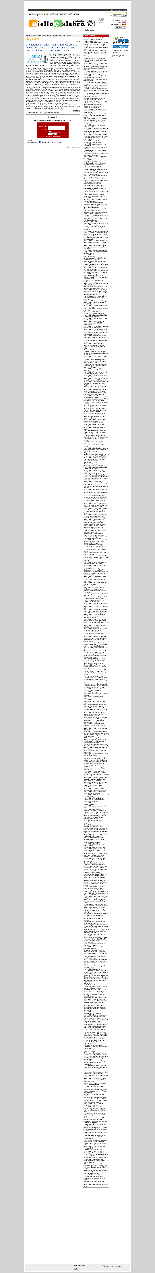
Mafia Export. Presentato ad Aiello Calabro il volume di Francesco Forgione (96, 878)
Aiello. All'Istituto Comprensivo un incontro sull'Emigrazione (94, 601)
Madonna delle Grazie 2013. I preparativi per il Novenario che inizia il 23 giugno (96, 271)
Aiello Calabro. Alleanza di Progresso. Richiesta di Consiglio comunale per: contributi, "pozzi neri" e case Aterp (95, 516)
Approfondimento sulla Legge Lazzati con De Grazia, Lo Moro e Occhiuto (95, 998)
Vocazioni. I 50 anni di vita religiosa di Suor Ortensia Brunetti (95, 219)
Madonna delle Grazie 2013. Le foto (95, 261)
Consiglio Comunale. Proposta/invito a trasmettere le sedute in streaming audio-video (96, 90)
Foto (51, 14)
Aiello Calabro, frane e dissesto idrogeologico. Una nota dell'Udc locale (95, 1152)
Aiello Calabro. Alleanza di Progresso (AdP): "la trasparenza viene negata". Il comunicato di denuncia (95, 459)
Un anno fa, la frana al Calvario (93, 1175)
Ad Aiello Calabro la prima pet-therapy (95, 301)
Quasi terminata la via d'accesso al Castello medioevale (94, 957)
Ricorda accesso (55, 132)
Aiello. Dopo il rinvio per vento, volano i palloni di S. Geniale (96, 284)
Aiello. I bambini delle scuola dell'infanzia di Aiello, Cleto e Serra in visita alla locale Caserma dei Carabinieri (96, 810)
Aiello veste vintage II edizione (93, 663)
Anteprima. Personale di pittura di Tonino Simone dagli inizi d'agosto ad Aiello (96, 455)
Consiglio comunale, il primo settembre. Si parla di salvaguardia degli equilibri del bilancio (96, 47)
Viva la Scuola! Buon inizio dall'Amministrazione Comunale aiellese (96, 222)
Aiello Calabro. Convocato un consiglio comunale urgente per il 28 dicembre (95, 379)
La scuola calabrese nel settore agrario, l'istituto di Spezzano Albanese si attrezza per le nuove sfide (96, 72)
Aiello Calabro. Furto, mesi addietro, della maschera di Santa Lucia (95, 562)
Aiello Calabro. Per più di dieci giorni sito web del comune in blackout (96, 327)
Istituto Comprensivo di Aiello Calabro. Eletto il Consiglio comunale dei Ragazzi (96, 890)
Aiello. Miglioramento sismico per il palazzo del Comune (94, 417)
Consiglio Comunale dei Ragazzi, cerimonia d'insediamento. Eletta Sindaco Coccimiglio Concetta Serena (95, 826)
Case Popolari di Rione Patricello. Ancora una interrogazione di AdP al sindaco (94, 1178)
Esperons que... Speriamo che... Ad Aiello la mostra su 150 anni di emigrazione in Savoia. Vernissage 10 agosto (95, 672)
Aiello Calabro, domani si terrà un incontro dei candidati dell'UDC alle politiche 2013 (94, 323)
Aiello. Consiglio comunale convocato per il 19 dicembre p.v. (95, 176)
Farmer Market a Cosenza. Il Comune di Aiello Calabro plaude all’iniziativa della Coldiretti (96, 1129)
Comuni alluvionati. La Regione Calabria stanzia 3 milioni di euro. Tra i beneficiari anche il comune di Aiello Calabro (96, 644)
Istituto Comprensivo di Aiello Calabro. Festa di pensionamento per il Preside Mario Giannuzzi (95, 1091)
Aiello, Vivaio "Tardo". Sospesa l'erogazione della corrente (93, 1104)
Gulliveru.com (116, 55)
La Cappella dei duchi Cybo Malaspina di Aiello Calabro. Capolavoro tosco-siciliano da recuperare (96, 95)
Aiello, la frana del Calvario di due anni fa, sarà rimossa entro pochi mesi (95, 874)
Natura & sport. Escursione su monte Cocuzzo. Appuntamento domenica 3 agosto (95, 115)
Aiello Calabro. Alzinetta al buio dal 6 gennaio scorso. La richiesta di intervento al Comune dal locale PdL (96, 566)
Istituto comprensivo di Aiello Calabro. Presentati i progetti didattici (95, 1101)
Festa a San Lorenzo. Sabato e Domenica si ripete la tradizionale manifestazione (94, 424)
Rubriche (62, 14)
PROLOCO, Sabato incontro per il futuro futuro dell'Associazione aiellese (96, 287)
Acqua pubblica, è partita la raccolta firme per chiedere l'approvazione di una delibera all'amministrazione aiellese (96, 905)
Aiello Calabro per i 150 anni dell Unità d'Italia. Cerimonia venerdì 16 (95, 835)
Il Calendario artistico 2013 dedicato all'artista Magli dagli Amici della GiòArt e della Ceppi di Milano (96, 365)
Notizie (40, 14)
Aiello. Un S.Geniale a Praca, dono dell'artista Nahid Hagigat (94, 420)
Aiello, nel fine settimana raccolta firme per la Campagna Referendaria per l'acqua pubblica (96, 1057)
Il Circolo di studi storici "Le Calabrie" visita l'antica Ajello (95, 1050)
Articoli (46, 14)
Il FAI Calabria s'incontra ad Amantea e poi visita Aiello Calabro (96, 1155)
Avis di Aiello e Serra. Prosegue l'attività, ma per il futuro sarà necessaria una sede (96, 546)
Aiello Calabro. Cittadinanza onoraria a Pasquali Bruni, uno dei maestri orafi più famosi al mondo (96, 251)
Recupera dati (56, 136)
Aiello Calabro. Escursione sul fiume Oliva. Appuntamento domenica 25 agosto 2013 (95, 247)
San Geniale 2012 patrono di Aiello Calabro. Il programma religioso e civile (95, 496)
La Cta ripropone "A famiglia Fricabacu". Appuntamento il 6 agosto (96, 258)
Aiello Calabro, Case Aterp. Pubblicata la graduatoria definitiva (96, 583)
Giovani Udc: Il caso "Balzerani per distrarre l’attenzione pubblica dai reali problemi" (95, 910)
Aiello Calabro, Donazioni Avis (93, 969)
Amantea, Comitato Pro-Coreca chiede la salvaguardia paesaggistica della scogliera (95, 68)
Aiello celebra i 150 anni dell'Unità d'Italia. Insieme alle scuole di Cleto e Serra (95, 821)
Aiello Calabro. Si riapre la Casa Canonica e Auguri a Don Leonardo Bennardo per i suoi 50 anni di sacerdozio (94, 227)
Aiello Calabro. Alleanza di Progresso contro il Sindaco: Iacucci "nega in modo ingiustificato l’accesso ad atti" (96, 505)
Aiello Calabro (41, 35)
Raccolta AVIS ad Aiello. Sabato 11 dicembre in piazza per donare (94, 887)
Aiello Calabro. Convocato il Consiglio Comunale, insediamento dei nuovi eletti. (96, 135)
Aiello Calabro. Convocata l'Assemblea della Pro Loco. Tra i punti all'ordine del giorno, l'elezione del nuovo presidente (95, 611)
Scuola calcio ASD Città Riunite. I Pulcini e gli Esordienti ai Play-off (94, 312)
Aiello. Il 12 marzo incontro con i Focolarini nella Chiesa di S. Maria (94, 838)
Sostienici (76, 14)
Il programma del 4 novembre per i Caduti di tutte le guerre (94, 922)
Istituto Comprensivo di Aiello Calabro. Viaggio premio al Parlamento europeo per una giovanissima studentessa (95, 761)
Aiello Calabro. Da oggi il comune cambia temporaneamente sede (94, 274)
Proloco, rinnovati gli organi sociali (94, 82)
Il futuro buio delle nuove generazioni (95, 847)
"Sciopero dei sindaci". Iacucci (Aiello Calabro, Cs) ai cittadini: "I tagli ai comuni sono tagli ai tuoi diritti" (95, 652)
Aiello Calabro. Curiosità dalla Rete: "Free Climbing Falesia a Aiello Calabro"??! (94, 785)
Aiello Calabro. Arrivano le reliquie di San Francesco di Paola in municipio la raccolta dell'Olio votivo (96, 541)
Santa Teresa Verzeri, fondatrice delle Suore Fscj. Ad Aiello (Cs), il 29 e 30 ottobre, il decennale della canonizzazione (95, 940)
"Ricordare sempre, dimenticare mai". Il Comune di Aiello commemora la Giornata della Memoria (96, 1171)
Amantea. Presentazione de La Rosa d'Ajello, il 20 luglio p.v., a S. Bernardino (96, 475)
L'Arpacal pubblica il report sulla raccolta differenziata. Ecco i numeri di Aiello (96, 43)
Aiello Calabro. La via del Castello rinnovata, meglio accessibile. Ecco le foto (95, 709)
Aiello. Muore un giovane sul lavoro (94, 408)
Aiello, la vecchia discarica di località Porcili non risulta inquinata (95, 841)
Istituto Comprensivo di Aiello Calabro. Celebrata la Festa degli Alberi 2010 (95, 1098)
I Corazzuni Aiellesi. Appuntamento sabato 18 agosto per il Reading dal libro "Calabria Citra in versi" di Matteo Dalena (96, 438)
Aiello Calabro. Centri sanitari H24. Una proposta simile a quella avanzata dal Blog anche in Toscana (96, 449)
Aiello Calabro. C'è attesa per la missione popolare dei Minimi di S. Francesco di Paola (94, 527)
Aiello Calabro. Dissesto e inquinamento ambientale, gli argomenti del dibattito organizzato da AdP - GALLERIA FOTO (96, 1016)
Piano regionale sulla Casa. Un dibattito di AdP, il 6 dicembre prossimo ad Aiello (96, 897)
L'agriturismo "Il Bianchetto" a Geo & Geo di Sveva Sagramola (95, 1084)
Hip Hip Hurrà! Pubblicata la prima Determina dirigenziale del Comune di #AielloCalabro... (95, 196)
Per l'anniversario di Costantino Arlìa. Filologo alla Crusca (95, 151)
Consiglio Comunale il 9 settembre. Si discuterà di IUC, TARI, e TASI (95, 99)
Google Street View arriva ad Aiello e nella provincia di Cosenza (95, 1144)
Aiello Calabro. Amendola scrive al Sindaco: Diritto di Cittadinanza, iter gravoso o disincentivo (94, 850)
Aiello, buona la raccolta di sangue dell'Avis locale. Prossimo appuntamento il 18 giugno (96, 831)
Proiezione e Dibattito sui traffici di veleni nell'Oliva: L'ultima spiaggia (94, 586)
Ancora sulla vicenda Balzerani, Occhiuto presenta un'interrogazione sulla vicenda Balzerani (96, 1160)
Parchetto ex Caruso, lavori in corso (95, 464)
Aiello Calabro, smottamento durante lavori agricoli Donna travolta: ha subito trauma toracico (95, 337)
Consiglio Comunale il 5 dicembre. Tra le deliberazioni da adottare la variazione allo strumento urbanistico (96, 85)
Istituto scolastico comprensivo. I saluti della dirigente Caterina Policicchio (96, 102)
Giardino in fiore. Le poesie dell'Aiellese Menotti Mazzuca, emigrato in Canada (96, 976)
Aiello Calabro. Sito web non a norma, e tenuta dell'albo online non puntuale (96, 390)
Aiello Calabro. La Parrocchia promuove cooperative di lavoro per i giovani (96, 376)
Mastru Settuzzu (89, 983)
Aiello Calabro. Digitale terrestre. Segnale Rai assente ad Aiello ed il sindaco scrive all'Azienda (94, 471)
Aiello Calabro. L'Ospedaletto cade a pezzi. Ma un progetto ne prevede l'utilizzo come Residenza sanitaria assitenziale (95, 579)
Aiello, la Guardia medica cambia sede (95, 684)
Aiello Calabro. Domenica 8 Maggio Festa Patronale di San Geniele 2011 (95, 789)
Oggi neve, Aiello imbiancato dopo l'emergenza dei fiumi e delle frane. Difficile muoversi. (94, 1137)
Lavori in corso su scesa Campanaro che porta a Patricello (95, 944)
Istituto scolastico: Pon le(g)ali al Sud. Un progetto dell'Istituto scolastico (95, 597)
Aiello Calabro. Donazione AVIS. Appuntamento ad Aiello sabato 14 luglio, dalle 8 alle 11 (96, 483)
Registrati (123, 10)
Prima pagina (33, 14)
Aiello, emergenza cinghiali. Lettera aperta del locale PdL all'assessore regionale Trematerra (94, 660)
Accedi (113, 10)
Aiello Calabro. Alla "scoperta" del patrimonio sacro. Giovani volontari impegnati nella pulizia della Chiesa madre (94, 1109)
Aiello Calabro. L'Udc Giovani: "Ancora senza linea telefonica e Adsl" (95, 357)
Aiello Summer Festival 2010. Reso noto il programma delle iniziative (96, 1020)
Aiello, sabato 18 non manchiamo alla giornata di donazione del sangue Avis (95, 718)
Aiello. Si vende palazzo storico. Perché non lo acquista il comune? (96, 623)
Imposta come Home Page (112, 1266)
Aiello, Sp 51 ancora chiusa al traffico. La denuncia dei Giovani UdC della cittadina (95, 1002)
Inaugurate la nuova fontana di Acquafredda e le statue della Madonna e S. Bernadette (96, 1046)
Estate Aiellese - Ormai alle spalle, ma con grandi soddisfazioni (95, 656)
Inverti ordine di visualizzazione (51, 142)
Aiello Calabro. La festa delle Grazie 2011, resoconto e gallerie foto (95, 689)
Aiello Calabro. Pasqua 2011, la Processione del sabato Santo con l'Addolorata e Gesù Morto (94, 799)
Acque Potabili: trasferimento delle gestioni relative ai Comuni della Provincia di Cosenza (94, 39)
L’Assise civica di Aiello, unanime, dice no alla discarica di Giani (96, 154)
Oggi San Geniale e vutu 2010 (93, 1149)
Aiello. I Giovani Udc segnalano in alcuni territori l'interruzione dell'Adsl (96, 387)
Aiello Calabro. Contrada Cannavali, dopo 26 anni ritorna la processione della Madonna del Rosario (96, 616)
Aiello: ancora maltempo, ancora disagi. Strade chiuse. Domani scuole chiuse (96, 1141)
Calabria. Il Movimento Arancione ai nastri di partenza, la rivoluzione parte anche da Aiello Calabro (95, 361)
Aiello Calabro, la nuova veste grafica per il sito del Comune (95, 268)
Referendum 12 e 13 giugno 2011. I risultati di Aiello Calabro (94, 721)
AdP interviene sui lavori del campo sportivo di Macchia (94, 935)
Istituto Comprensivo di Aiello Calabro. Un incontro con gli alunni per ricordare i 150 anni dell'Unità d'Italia (96, 926)
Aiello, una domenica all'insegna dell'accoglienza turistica (93, 817)
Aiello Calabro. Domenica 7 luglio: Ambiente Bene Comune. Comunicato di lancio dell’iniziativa (96, 264)
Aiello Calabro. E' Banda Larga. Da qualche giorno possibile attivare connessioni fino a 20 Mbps (94, 714)
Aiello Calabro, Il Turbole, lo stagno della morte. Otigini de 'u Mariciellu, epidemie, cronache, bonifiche (96, 242)
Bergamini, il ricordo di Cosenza (93, 453)
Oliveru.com (116, 51)
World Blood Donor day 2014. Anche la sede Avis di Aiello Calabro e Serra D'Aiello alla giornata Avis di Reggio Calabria (95, 121)
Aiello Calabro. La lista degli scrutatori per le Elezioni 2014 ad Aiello (95, 141)
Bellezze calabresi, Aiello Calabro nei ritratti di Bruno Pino (95, 132)
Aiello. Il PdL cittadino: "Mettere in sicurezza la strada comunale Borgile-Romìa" (95, 901)
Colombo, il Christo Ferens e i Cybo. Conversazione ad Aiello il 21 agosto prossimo (95, 666)
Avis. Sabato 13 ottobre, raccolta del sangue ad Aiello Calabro (95, 406)
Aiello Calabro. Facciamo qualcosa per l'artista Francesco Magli (95, 160)
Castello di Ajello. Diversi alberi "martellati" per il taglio (93, 281)
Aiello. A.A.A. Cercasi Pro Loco (93, 465)
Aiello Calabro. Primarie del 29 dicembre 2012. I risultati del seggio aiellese (96, 372)
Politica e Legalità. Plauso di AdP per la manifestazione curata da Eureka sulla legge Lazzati (96, 980)
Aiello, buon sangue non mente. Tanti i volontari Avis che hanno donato (95, 705)
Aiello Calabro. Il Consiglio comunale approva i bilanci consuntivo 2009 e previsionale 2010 (95, 1080)
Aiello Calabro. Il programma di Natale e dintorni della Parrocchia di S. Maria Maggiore (96, 383)
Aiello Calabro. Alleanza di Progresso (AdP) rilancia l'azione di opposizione (95, 620)
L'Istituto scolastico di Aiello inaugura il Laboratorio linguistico (95, 531)
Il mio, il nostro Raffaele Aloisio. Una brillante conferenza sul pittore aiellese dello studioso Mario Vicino (95, 432)
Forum (57, 14)
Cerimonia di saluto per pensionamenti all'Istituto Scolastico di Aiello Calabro (95, 1053)
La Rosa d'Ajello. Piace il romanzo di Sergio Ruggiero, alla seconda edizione (95, 1023)
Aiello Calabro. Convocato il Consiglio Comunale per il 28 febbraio (95, 315)
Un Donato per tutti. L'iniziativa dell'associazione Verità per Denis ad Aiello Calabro (95, 590)
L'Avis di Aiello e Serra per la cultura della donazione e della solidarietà (95, 393)
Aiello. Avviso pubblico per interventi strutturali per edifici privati (95, 410)
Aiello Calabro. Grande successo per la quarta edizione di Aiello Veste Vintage (96, 232)
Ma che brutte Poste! (90, 462)
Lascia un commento (73, 147)
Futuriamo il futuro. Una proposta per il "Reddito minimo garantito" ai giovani (95, 814)
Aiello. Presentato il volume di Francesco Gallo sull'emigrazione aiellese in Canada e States (94, 106)
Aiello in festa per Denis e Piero (93, 676)
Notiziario (33, 35)
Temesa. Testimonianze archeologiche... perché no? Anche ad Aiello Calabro (96, 757)
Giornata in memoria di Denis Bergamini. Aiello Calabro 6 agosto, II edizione (96, 686)
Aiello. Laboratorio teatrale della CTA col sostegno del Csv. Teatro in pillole (96, 399)
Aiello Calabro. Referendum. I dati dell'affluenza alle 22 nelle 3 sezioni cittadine (94, 725)
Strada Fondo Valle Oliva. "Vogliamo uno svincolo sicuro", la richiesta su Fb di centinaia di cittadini (96, 931)
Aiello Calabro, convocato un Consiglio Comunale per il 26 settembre (95, 629)
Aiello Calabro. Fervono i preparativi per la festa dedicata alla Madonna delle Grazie (96, 701)
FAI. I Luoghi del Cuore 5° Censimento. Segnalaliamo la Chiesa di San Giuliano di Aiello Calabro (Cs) (96, 972)
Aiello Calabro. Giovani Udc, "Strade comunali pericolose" (95, 947)
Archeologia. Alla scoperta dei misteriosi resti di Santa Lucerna (96, 754)
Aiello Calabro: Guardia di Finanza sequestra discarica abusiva (94, 1012)
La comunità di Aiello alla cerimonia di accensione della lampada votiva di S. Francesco (95, 500)
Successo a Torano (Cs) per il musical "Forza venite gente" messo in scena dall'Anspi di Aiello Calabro (95, 871)
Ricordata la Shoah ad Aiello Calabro (95, 1157)
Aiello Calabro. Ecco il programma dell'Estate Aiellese (94, 255)
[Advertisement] (53, 5)
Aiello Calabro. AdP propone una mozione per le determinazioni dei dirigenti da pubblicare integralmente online (94, 346)
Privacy (92, 30)
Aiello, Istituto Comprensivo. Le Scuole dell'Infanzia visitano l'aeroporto (96, 1072)
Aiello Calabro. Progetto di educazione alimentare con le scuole (95, 64)
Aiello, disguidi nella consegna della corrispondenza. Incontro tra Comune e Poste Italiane (95, 110)
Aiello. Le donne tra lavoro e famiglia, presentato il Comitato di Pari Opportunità (95, 1062)
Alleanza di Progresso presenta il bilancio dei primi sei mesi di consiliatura (96, 1182)
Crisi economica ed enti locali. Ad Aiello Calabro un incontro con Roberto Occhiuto (96, 633)
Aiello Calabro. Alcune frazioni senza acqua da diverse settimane (95, 792)
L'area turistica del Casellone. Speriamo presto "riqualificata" (96, 479)
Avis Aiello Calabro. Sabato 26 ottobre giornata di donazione (95, 200)
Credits (69, 14)
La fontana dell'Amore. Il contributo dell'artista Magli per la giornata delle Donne (95, 1114)
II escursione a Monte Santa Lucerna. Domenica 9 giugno (95, 277)
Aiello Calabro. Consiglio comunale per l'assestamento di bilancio (95, 396)
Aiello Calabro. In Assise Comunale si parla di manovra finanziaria (95, 626)
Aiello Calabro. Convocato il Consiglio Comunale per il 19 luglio (95, 467)
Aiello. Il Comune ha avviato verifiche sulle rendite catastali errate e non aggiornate (95, 297)
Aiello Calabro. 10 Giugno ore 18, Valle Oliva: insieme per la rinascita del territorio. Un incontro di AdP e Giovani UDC (95, 491)
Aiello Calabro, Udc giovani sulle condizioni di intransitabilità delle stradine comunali (96, 693)
